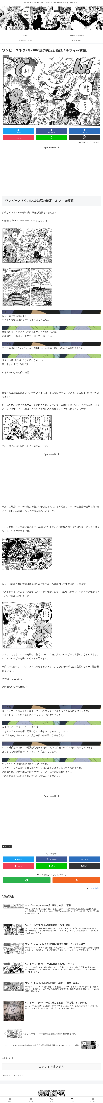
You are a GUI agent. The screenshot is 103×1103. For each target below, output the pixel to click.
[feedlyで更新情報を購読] (26, 880)
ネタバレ (8, 846)
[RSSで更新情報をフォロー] (76, 880)
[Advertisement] (51, 171)
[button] (95, 557)
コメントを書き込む (51, 1066)
